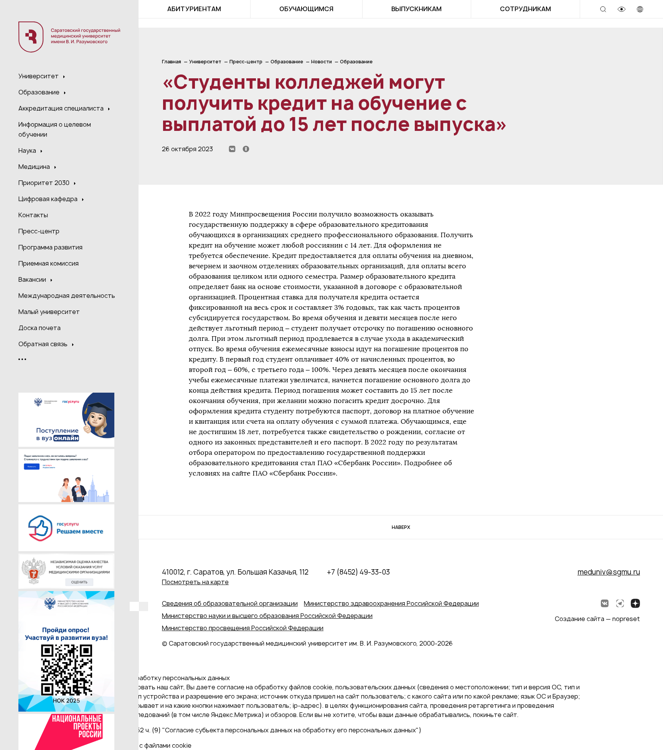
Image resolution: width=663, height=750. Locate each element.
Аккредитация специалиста (61, 108)
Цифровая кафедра (48, 199)
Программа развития (50, 247)
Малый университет (49, 311)
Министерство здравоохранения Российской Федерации (391, 603)
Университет (39, 76)
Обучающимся (306, 9)
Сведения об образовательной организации (230, 603)
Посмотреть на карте (195, 582)
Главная (171, 61)
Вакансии (33, 279)
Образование (39, 92)
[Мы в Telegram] (620, 603)
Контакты (33, 215)
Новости (321, 61)
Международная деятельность (66, 295)
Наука (28, 150)
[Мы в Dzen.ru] (635, 603)
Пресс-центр (38, 231)
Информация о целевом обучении (54, 129)
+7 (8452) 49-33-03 (358, 572)
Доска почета (39, 328)
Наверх (401, 527)
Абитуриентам (194, 9)
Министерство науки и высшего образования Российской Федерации (267, 615)
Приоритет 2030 (44, 182)
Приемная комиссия (48, 263)
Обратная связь (43, 344)
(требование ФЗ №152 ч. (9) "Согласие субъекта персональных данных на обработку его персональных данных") (248, 730)
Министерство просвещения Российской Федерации (242, 628)
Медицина (34, 166)
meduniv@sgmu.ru (608, 572)
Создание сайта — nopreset (597, 619)
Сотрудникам (525, 9)
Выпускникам (416, 9)
